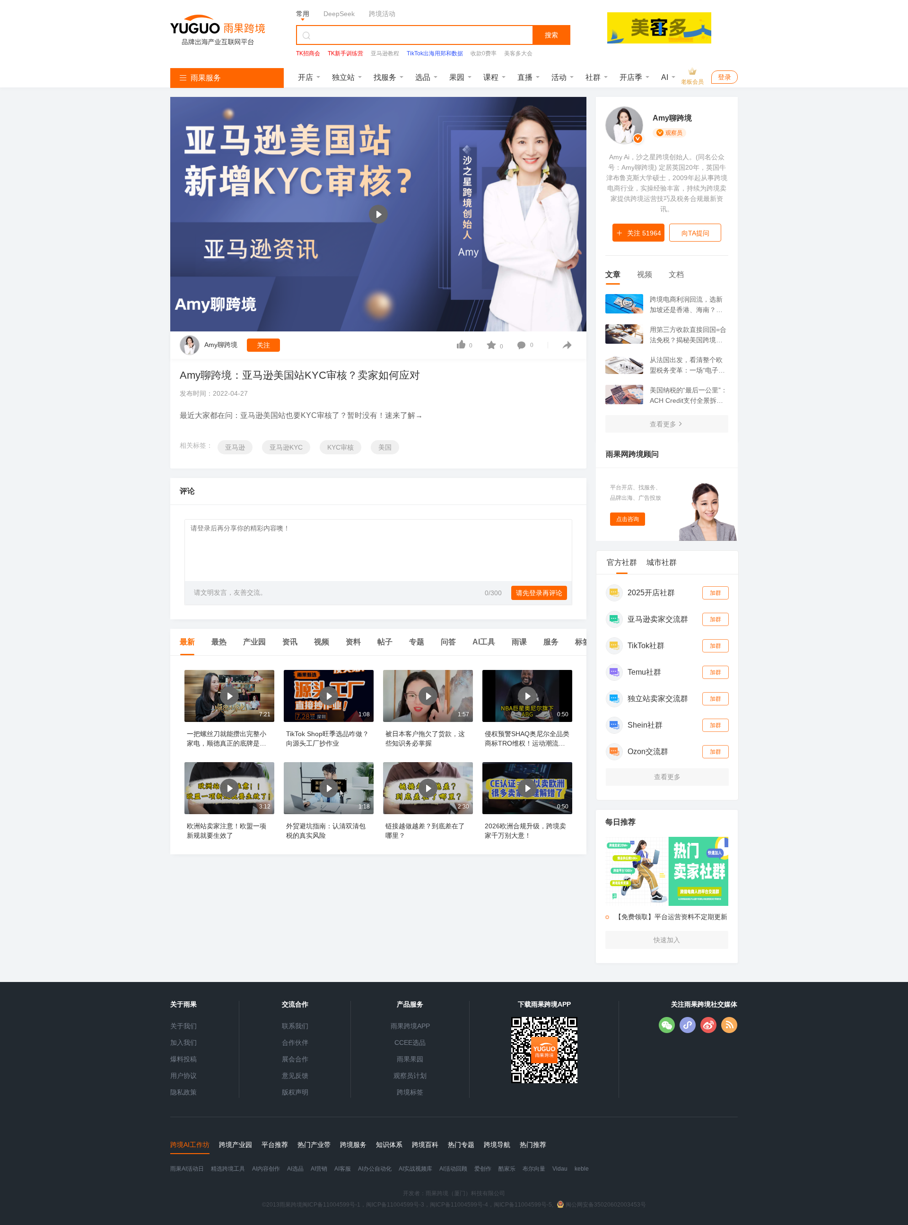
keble (582, 1169)
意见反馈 (295, 1075)
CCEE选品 (410, 1042)
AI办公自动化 (375, 1169)
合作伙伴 (295, 1042)
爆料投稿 (183, 1059)
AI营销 (319, 1169)
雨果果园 (410, 1059)
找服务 (385, 77)
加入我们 (183, 1042)
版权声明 (295, 1092)
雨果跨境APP (410, 1026)
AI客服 (342, 1169)
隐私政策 (183, 1092)
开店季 (631, 77)
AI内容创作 (266, 1169)
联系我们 (295, 1026)
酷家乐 (506, 1169)
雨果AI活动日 (187, 1169)
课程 (490, 77)
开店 (305, 77)
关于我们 (183, 1026)
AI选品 (295, 1169)
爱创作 (482, 1169)
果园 (456, 77)
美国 (385, 447)
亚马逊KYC (286, 447)
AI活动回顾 (453, 1169)
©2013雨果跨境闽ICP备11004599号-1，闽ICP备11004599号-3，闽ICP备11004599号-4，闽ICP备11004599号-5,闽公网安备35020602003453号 (454, 1204)
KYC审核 (340, 447)
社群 (593, 77)
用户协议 (183, 1075)
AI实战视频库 (415, 1169)
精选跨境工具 (228, 1169)
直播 (525, 77)
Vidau (560, 1169)
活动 (559, 77)
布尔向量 (534, 1169)
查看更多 (663, 424)
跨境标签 (410, 1092)
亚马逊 (235, 447)
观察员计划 (410, 1075)
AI (664, 77)
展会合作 (295, 1059)
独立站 (343, 77)
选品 (422, 77)
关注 (263, 345)
